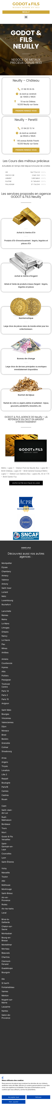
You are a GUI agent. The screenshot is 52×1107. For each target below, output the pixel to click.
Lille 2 (4, 774)
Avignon (5, 703)
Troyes (5, 766)
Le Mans (5, 623)
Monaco (5, 730)
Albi (3, 881)
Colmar (5, 747)
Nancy (4, 636)
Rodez (4, 904)
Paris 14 (5, 691)
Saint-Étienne (8, 862)
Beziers (5, 739)
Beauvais (6, 953)
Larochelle (6, 611)
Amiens (5, 659)
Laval (4, 913)
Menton (5, 995)
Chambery (6, 571)
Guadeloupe (7, 968)
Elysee (4, 567)
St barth (5, 983)
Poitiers (5, 675)
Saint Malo (6, 710)
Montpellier (7, 563)
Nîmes (4, 648)
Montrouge (7, 889)
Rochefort (6, 604)
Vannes (5, 991)
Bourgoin (6, 972)
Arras (4, 758)
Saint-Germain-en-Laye (7, 846)
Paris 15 (5, 699)
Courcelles (6, 853)
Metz (4, 596)
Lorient (5, 592)
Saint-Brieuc (7, 893)
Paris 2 (5, 695)
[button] (26, 17)
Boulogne (6, 782)
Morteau (5, 949)
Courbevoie (7, 663)
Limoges (5, 627)
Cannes (5, 791)
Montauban (7, 933)
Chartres (6, 957)
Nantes (5, 1011)
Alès (3, 671)
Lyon (4, 857)
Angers (5, 762)
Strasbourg (7, 751)
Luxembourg (7, 600)
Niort (4, 832)
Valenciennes (7, 722)
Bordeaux (6, 824)
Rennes (5, 615)
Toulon (5, 876)
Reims (4, 619)
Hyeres (5, 667)
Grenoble (6, 743)
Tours (4, 828)
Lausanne (6, 1006)
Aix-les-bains (8, 908)
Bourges (5, 714)
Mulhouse (6, 885)
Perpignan (6, 680)
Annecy (5, 575)
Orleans (5, 632)
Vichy (4, 868)
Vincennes (6, 718)
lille (3, 979)
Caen (4, 806)
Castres (5, 795)
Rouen (4, 799)
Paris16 (5, 787)
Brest (4, 735)
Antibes (5, 652)
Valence (5, 579)
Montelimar (7, 944)
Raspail (5, 778)
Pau (3, 644)
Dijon (4, 726)
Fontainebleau (8, 987)
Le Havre (6, 640)
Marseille (6, 872)
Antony (5, 584)
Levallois (6, 770)
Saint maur (6, 588)
